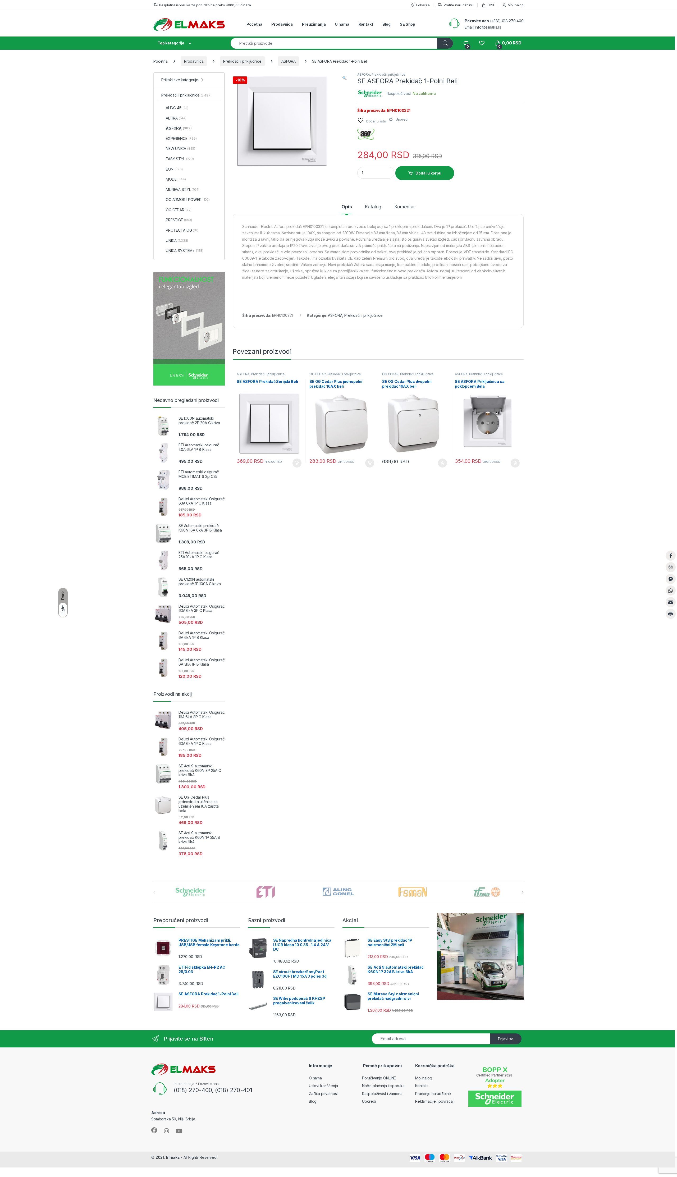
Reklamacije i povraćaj (434, 1101)
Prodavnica (282, 24)
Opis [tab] (346, 206)
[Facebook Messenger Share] (671, 579)
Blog (386, 24)
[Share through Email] (671, 602)
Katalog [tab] (373, 206)
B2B (491, 5)
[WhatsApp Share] (671, 590)
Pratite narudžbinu (458, 5)
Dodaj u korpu (428, 173)
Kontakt (366, 24)
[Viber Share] (671, 567)
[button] (344, 78)
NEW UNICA (180, 148)
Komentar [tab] (404, 206)
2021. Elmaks (167, 1157)
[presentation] (522, 892)
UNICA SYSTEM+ (184, 250)
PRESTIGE (179, 220)
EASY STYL (180, 159)
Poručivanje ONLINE (379, 1078)
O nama (342, 24)
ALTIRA (176, 118)
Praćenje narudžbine (433, 1093)
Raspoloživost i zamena (382, 1093)
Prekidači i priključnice (242, 61)
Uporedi (369, 1101)
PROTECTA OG (182, 230)
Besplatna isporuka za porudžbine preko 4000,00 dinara (205, 5)
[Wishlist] (482, 42)
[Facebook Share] (671, 556)
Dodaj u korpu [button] (296, 463)
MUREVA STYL (182, 189)
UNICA (177, 240)
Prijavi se (506, 1039)
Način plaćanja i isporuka (383, 1085)
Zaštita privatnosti (323, 1093)
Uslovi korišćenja (323, 1085)
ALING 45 (177, 108)
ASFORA (288, 61)
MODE (176, 179)
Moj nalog (516, 5)
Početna (254, 24)
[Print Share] (671, 614)
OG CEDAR (317, 374)
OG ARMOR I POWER (188, 199)
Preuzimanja (314, 24)
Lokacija (423, 5)
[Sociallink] (154, 1130)
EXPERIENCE (181, 138)
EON (174, 169)
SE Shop (407, 24)
